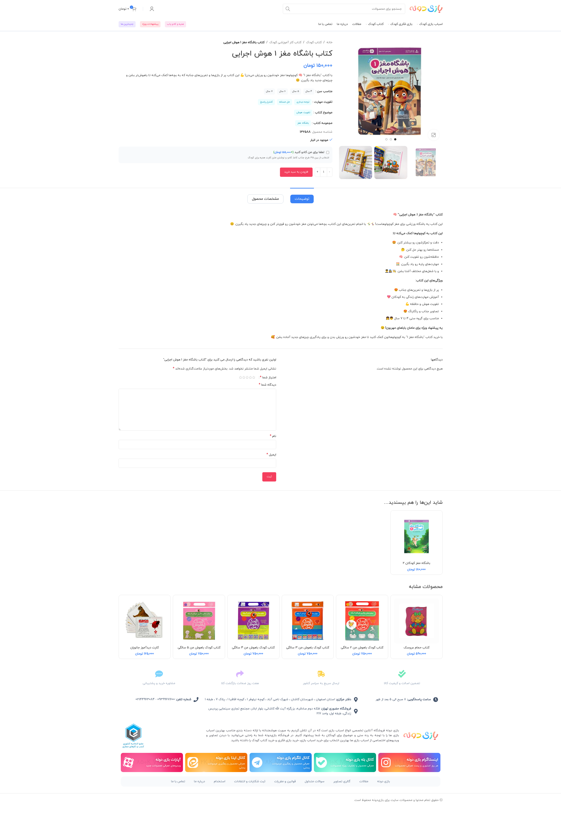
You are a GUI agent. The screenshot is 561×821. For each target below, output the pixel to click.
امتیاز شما (268, 377)
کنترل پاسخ (266, 102)
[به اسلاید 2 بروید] (391, 139)
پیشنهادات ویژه (150, 24)
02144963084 (145, 699)
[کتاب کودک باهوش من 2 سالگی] (362, 621)
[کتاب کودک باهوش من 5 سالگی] (199, 621)
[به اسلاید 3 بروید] (386, 139)
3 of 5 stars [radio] (247, 377)
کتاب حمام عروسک (416, 648)
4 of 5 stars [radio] (244, 377)
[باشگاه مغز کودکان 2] (416, 536)
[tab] (302, 197)
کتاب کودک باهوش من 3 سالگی (307, 648)
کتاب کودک (314, 42)
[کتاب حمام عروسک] (416, 621)
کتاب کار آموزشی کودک (285, 42)
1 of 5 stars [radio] (253, 377)
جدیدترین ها (127, 24)
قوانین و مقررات (285, 781)
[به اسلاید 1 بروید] (395, 139)
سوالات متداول (314, 781)
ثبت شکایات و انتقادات (249, 781)
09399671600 (166, 699)
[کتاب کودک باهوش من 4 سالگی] (253, 621)
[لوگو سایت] (426, 8)
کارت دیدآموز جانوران (144, 648)
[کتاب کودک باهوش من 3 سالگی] (307, 621)
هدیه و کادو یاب (175, 24)
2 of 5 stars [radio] (250, 377)
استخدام (219, 781)
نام (273, 436)
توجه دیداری (302, 102)
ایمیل (271, 454)
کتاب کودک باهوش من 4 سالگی (253, 648)
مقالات (363, 781)
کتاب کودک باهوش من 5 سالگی (199, 648)
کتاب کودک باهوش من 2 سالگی (362, 648)
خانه (329, 42)
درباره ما (199, 781)
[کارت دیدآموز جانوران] (144, 621)
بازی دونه (383, 781)
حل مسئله (284, 102)
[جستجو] (288, 9)
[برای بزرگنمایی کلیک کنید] (433, 134)
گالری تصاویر (341, 781)
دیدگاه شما (267, 385)
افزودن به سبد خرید (296, 172)
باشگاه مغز (303, 123)
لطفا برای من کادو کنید (299, 152)
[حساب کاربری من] (151, 8)
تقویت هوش (303, 112)
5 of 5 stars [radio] (240, 377)
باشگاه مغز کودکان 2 (416, 563)
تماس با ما (178, 781)
